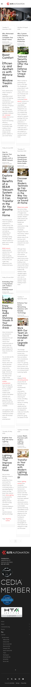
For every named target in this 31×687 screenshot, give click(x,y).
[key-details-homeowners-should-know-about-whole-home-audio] (23, 172)
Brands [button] (3, 629)
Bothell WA (5, 659)
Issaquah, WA (6, 648)
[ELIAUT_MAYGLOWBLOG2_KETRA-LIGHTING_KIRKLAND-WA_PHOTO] (8, 450)
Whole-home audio (22, 207)
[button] (2, 4)
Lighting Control (21, 447)
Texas (4, 652)
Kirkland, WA (5, 41)
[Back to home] (15, 4)
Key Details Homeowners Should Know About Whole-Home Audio (22, 159)
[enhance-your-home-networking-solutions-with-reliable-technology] (23, 322)
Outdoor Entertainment (8, 293)
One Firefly (12, 683)
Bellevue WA (6, 639)
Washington (6, 655)
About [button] (2, 624)
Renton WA (6, 661)
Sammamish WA (7, 644)
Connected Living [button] (5, 627)
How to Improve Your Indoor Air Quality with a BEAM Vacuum (7, 156)
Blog (2, 632)
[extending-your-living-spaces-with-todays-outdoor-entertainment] (8, 299)
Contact (3, 634)
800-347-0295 (5, 564)
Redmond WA (6, 646)
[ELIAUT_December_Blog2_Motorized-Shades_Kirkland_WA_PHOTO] (8, 48)
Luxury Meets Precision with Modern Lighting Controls (22, 440)
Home (2, 621)
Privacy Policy (23, 683)
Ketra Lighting (6, 445)
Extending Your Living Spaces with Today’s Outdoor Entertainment (7, 285)
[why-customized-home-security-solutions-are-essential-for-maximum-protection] (23, 50)
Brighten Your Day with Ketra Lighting (7, 439)
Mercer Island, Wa (7, 650)
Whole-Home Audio (22, 166)
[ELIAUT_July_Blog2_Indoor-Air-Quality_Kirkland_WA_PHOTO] (8, 169)
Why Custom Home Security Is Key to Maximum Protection (22, 37)
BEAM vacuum (6, 248)
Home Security (21, 45)
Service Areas (5, 637)
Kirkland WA (6, 642)
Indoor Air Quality (7, 163)
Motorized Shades (7, 43)
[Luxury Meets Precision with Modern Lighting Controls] (23, 453)
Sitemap (17, 683)
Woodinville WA (6, 657)
